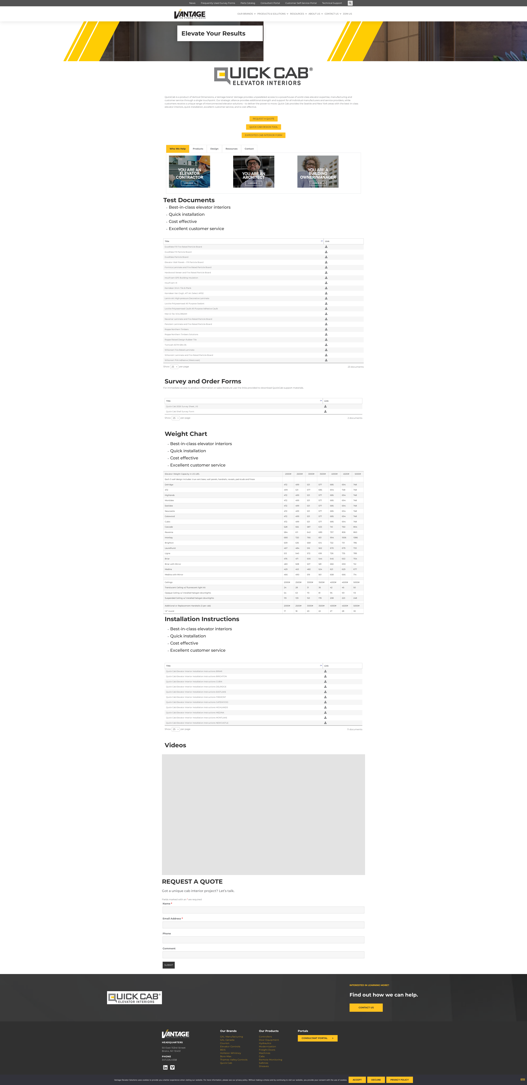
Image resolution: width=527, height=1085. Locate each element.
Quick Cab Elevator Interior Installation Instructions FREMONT (196, 697)
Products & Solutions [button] (271, 13)
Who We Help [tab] (178, 148)
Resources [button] (297, 13)
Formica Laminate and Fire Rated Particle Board (188, 267)
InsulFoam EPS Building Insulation (181, 278)
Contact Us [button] (332, 13)
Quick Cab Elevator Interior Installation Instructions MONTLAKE (196, 717)
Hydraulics (265, 1043)
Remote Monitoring (270, 1059)
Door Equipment (269, 1040)
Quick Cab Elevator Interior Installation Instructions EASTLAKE (196, 692)
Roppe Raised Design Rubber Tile (181, 339)
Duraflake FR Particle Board (178, 252)
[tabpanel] (263, 173)
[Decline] (523, 1079)
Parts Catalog (248, 3)
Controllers (265, 1036)
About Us (314, 13)
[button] (350, 3)
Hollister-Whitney (230, 1053)
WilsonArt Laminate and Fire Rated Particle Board (189, 355)
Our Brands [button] (245, 13)
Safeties (263, 1063)
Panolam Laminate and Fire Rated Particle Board (188, 324)
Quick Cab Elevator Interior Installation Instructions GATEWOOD (197, 702)
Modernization (267, 1046)
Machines (264, 1053)
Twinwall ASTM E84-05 (175, 345)
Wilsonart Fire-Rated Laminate (179, 350)
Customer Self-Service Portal (301, 3)
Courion (224, 1043)
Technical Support (332, 3)
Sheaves (264, 1066)
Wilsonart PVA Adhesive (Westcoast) (182, 360)
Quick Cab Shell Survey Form (180, 411)
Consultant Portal (270, 3)
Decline (376, 1079)
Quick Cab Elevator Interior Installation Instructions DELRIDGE (196, 686)
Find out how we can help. (384, 995)
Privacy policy (399, 1079)
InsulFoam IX (171, 283)
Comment (169, 948)
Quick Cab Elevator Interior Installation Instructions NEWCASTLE (197, 723)
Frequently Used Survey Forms (218, 3)
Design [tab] (214, 148)
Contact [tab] (249, 148)
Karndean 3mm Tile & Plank (178, 288)
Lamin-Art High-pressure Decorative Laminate (187, 298)
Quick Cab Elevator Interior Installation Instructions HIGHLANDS (197, 707)
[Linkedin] (165, 1067)
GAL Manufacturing (231, 1036)
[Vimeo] (172, 1067)
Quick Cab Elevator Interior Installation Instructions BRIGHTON (196, 676)
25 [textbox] (173, 366)
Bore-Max (225, 1056)
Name (167, 903)
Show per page (176, 366)
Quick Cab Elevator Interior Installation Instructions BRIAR (194, 671)
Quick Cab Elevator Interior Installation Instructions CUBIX (194, 681)
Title (167, 241)
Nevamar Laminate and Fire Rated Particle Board (188, 319)
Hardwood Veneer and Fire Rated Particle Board (188, 272)
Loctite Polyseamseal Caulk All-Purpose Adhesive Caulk (191, 308)
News (192, 3)
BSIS (223, 1050)
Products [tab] (198, 148)
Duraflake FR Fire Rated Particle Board (183, 247)
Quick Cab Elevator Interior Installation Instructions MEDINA (195, 712)
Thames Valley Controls (234, 1059)
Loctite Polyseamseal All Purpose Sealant (184, 303)
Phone (167, 933)
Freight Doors (267, 1050)
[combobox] (174, 367)
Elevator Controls (230, 1046)
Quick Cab (226, 1063)
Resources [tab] (232, 148)
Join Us (347, 13)
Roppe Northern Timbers (177, 329)
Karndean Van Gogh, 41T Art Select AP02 (184, 293)
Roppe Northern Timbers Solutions (181, 334)
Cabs (262, 1056)
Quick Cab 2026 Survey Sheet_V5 (182, 406)
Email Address (173, 918)
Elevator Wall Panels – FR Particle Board (184, 262)
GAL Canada (227, 1040)
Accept (357, 1079)
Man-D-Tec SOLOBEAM (176, 314)
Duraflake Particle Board (176, 257)
